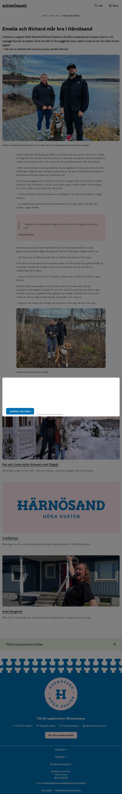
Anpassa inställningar (50, 411)
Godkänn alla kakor (20, 411)
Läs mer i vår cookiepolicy (20, 401)
